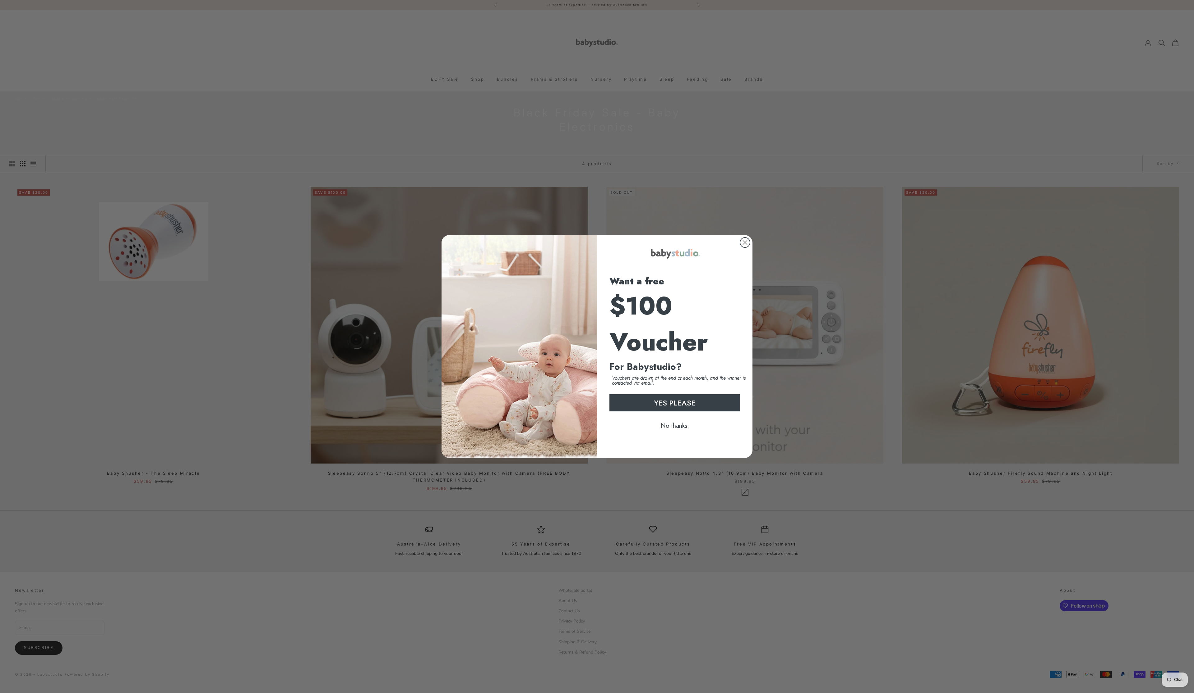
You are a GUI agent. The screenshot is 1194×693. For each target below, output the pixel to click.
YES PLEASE (675, 402)
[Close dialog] (745, 242)
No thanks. (675, 425)
